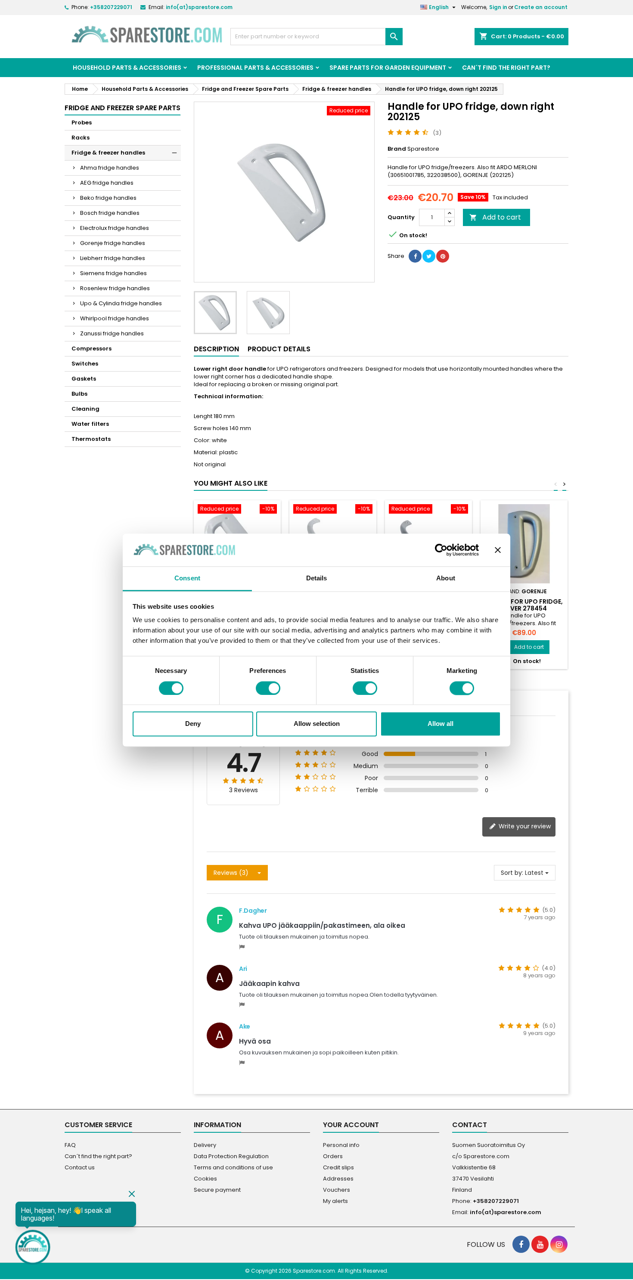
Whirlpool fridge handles (114, 318)
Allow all (440, 724)
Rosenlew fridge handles (115, 288)
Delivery (205, 1145)
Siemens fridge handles (113, 273)
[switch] (268, 688)
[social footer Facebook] (521, 1244)
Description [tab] (216, 349)
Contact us (80, 1167)
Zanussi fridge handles (112, 333)
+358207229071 (111, 7)
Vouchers (336, 1190)
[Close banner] (498, 550)
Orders (333, 1156)
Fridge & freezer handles (108, 153)
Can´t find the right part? (506, 67)
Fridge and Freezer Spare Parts (122, 108)
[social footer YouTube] (540, 1244)
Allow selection (317, 724)
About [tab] (445, 578)
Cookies (205, 1179)
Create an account (541, 7)
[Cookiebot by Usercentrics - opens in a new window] (441, 549)
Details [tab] (316, 578)
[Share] (415, 256)
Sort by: (512, 873)
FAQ (70, 1145)
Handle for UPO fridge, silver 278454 (524, 605)
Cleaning (85, 409)
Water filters (90, 424)
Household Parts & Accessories (127, 67)
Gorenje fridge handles (112, 243)
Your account (351, 1125)
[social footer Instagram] (559, 1244)
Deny (193, 724)
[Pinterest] (442, 256)
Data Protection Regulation (231, 1156)
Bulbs (79, 394)
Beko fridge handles (108, 198)
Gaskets (83, 379)
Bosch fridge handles (110, 213)
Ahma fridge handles (109, 168)
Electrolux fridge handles (114, 228)
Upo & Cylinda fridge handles (121, 303)
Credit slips (338, 1167)
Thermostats (91, 439)
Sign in (498, 7)
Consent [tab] (187, 578)
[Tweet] (428, 256)
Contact (469, 1125)
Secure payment (217, 1190)
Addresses (338, 1179)
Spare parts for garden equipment (387, 67)
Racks (80, 137)
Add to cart (495, 217)
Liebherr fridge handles (112, 258)
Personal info (341, 1145)
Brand (397, 149)
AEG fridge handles (106, 183)
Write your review (524, 826)
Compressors (91, 348)
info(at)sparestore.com (199, 7)
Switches (84, 364)
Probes (81, 122)
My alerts (335, 1201)
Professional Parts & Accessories (255, 67)
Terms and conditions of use (233, 1167)
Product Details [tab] (279, 349)
